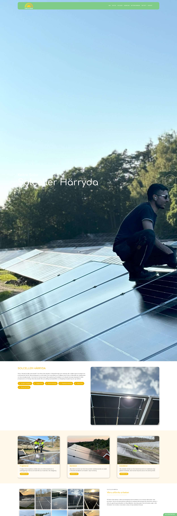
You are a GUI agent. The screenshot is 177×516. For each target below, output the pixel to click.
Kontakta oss (24, 473)
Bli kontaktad (170, 514)
